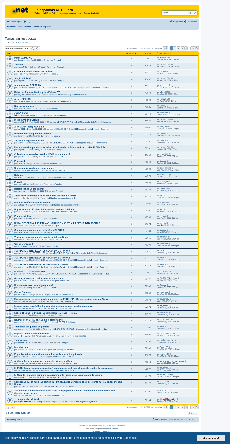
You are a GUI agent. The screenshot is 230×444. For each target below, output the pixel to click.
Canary (21, 108)
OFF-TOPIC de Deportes (67, 322)
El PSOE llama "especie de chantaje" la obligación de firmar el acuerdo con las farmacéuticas (63, 368)
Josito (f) (18, 64)
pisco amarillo (23, 170)
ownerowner (23, 191)
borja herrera (21, 347)
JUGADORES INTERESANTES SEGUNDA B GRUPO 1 (42, 264)
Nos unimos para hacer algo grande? (33, 285)
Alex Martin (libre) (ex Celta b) (29, 126)
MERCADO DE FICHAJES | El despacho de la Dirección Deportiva (81, 88)
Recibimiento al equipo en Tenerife (32, 133)
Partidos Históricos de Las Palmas (32, 202)
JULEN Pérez (21, 113)
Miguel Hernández (26, 402)
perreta (20, 74)
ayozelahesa (23, 322)
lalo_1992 (21, 95)
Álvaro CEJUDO (22, 99)
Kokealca (21, 60)
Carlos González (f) (24, 244)
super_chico (23, 184)
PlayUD (18, 182)
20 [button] (192, 48)
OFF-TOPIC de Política (63, 301)
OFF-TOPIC (59, 157)
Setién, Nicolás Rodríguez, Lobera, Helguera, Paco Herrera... (45, 313)
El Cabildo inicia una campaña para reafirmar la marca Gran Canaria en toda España (58, 375)
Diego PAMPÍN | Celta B (26, 120)
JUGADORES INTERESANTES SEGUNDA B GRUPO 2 (42, 257)
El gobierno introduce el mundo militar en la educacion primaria (48, 354)
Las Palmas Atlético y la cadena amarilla (70, 95)
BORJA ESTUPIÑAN (26, 281)
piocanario (22, 315)
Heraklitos (25, 116)
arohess (21, 205)
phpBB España (112, 429)
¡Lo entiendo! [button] (211, 438)
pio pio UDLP (23, 67)
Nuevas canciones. (24, 106)
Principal (57, 60)
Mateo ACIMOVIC (23, 58)
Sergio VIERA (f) (22, 78)
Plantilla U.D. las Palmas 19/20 (30, 271)
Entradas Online (22, 216)
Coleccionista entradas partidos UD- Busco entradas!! (42, 154)
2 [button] (174, 48)
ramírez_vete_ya (24, 343)
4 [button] (182, 48)
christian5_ (22, 274)
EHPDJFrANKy (24, 336)
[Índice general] (20, 11)
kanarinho (22, 88)
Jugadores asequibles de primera (31, 326)
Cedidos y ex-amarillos (61, 101)
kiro (19, 198)
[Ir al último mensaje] (169, 58)
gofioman (21, 239)
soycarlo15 (22, 301)
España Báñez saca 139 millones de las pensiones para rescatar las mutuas (53, 306)
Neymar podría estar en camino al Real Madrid (38, 320)
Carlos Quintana (22, 292)
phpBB (94, 426)
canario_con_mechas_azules (30, 363)
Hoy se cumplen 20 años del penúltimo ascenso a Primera (44, 209)
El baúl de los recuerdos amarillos (63, 198)
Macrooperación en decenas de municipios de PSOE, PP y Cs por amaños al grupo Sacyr (61, 299)
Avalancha (22, 177)
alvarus (21, 143)
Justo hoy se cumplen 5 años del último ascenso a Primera (45, 195)
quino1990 (22, 157)
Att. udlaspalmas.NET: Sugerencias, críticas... (80, 402)
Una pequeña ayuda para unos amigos (34, 168)
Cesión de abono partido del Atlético (33, 71)
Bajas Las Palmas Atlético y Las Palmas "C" (37, 92)
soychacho (22, 395)
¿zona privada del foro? (26, 399)
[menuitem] (26, 22)
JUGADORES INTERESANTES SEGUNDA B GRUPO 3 (42, 251)
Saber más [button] (130, 437)
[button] (165, 48)
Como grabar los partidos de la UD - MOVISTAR (39, 230)
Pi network (19, 161)
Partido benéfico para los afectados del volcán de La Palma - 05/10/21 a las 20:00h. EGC (60, 147)
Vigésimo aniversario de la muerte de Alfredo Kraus (41, 237)
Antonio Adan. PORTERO (27, 85)
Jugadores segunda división (29, 140)
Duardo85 (22, 350)
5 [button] (186, 48)
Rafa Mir (18, 175)
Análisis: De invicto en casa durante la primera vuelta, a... (44, 361)
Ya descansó (20, 340)
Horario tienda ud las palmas (29, 189)
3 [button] (178, 48)
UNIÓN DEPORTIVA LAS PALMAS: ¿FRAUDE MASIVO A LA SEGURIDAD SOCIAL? (57, 223)
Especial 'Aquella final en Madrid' (31, 333)
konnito (20, 226)
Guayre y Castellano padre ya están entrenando (38, 278)
